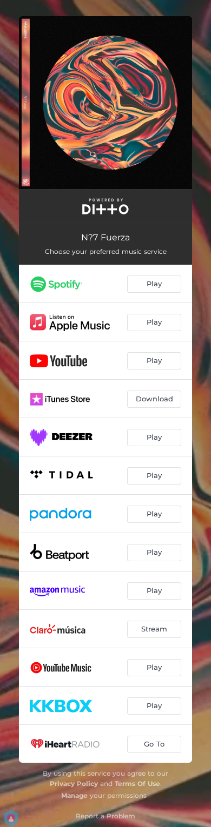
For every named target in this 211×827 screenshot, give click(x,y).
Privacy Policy (74, 783)
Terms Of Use (137, 783)
